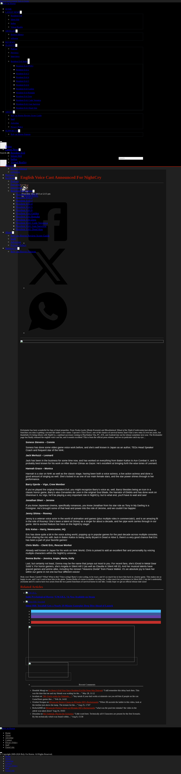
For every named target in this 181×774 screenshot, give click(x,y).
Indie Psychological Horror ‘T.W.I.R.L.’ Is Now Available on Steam (60, 596)
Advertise (15, 123)
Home (8, 9)
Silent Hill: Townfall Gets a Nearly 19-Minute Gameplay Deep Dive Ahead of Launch (69, 605)
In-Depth (10, 45)
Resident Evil (16, 16)
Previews (14, 53)
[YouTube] (48, 676)
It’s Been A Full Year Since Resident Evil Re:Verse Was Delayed (75, 690)
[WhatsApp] (48, 332)
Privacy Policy (17, 127)
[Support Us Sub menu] (19, 130)
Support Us (11, 131)
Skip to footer (23, 1)
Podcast (14, 49)
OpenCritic (10, 747)
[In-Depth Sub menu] (16, 45)
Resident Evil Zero (24, 96)
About (9, 112)
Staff (13, 119)
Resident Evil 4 (22, 77)
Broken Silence (17, 34)
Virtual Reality (17, 27)
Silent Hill (15, 19)
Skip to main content (8, 1)
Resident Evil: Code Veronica (28, 100)
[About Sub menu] (14, 112)
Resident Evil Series (19, 61)
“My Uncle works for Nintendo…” (57, 696)
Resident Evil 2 (22, 70)
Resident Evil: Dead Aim (26, 108)
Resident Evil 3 (22, 73)
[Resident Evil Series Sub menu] (29, 61)
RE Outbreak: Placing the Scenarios (58, 714)
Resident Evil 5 (22, 81)
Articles (10, 31)
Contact (8, 740)
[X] (48, 287)
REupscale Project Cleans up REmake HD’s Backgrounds (73, 702)
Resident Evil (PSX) (24, 66)
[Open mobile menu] (1, 141)
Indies (13, 23)
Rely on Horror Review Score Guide (26, 115)
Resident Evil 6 (22, 85)
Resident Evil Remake (25, 93)
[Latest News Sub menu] (21, 12)
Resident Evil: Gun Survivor (28, 104)
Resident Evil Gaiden (25, 89)
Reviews (10, 42)
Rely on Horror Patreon (20, 134)
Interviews (15, 56)
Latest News (12, 12)
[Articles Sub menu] (17, 31)
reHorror (14, 38)
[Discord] (81, 661)
